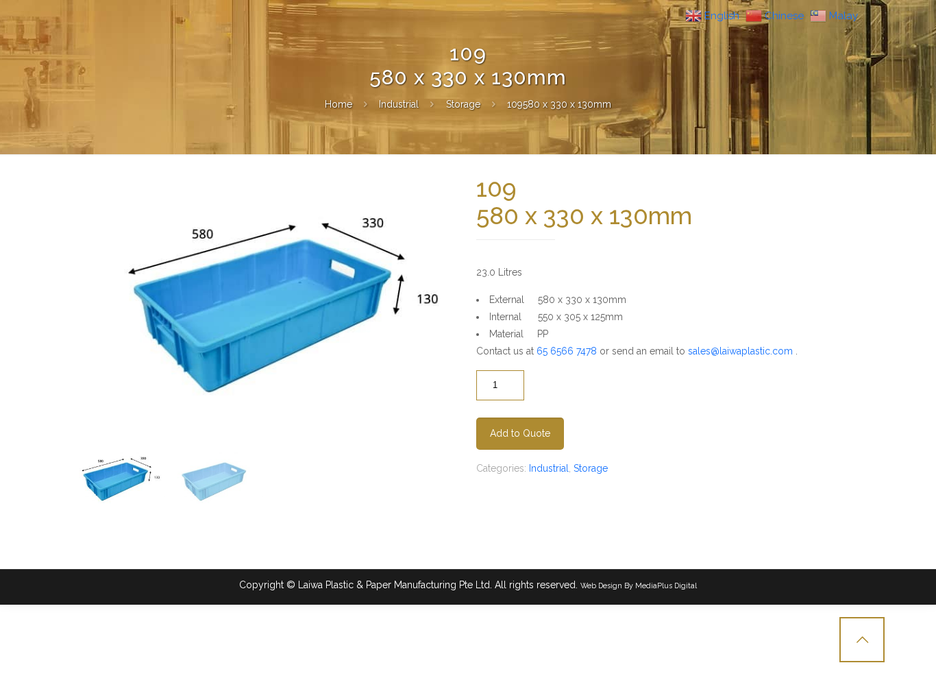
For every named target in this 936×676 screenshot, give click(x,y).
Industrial (399, 104)
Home (338, 104)
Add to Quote (520, 433)
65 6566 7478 (567, 351)
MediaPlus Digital (666, 585)
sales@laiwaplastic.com (740, 351)
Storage (463, 104)
